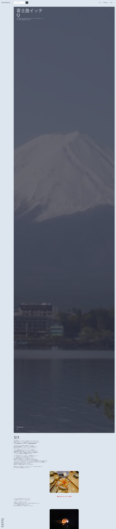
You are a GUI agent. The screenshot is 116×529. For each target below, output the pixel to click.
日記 (17, 429)
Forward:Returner (5, 2)
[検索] (27, 2)
